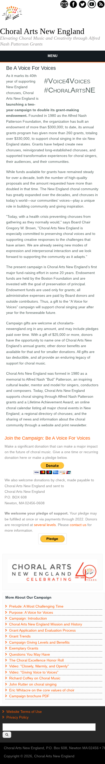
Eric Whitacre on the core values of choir (41, 690)
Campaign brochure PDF (29, 696)
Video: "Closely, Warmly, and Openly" (39, 666)
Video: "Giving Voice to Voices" (33, 672)
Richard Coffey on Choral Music (34, 678)
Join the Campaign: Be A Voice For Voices (47, 438)
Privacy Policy (17, 717)
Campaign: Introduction (28, 618)
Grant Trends (20, 636)
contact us (78, 525)
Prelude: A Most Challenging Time (36, 606)
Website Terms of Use (24, 712)
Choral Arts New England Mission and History (45, 624)
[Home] (12, 20)
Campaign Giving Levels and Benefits (39, 642)
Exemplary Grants (23, 648)
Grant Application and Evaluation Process (42, 630)
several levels (45, 525)
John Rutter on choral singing (33, 684)
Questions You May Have (29, 654)
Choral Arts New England (42, 31)
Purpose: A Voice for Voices (31, 612)
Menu (52, 56)
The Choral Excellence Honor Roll (36, 660)
